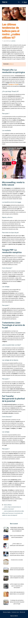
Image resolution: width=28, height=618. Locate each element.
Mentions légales (7, 612)
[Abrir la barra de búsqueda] (19, 2)
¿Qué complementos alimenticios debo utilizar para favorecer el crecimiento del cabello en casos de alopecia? (13, 513)
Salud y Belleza (7, 504)
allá (13, 84)
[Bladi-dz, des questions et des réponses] (5, 2)
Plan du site (22, 612)
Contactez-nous (15, 612)
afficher (11, 64)
